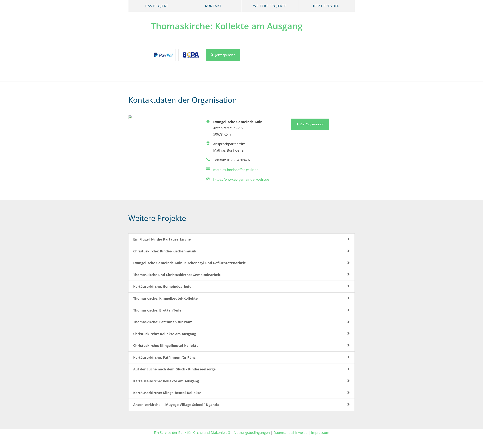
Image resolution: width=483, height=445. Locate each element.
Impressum (320, 432)
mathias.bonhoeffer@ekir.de (235, 169)
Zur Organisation (312, 124)
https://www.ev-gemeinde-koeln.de (241, 179)
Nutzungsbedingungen (252, 432)
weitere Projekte (269, 6)
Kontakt (213, 6)
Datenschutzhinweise (290, 432)
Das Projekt (156, 6)
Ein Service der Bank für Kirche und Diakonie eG (192, 432)
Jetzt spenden (225, 55)
